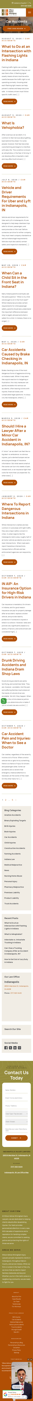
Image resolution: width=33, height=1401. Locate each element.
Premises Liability (12, 892)
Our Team (17, 1301)
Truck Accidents (11, 903)
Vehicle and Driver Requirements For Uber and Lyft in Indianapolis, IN (16, 198)
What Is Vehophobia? (13, 125)
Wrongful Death (16, 1330)
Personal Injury (10, 881)
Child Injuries (10, 842)
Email (16, 1094)
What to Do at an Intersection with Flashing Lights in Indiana (16, 53)
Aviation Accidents (12, 815)
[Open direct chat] (28, 1359)
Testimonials (16, 1304)
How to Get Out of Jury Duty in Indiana (16, 960)
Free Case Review (15, 29)
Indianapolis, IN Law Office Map (16, 1172)
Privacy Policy (16, 1350)
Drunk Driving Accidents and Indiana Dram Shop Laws (14, 667)
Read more (8, 101)
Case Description (16, 1126)
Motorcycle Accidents (16, 1325)
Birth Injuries (9, 826)
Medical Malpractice (13, 865)
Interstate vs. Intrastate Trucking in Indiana (14, 941)
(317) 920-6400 (22, 4)
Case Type (16, 1110)
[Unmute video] (22, 1377)
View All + (16, 1332)
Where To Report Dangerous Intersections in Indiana (16, 511)
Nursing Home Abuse (13, 876)
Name (16, 1086)
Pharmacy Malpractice (14, 887)
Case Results (16, 1299)
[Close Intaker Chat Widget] (31, 1359)
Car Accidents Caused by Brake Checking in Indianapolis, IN (16, 356)
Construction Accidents (14, 848)
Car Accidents (14, 181)
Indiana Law (9, 859)
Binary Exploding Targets (15, 820)
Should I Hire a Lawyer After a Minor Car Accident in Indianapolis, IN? (16, 435)
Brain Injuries (10, 831)
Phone (16, 1102)
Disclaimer (16, 1348)
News (6, 870)
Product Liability (11, 898)
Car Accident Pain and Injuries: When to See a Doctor (16, 740)
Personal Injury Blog (16, 1343)
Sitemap (16, 1353)
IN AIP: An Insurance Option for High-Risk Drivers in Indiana (16, 590)
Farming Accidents (12, 854)
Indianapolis (11, 982)
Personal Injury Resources (16, 1345)
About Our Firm (16, 1296)
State (16, 1118)
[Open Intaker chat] (14, 1400)
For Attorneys (16, 1306)
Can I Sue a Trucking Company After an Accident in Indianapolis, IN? (16, 951)
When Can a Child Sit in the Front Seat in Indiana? (14, 280)
